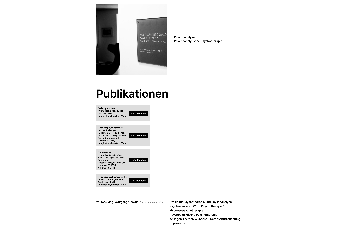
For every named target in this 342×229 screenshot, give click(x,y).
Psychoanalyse (184, 37)
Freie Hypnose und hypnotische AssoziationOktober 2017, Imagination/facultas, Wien (112, 112)
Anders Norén (159, 202)
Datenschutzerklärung (225, 219)
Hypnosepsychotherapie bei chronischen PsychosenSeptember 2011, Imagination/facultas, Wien (112, 181)
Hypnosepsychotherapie (186, 210)
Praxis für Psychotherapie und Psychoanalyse (201, 202)
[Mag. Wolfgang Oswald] (131, 39)
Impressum (177, 223)
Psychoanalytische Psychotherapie (198, 41)
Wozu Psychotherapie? (208, 206)
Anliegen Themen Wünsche (188, 219)
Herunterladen (138, 113)
